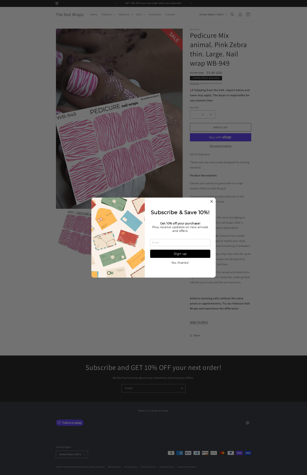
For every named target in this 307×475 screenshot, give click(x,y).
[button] (211, 201)
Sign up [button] (180, 254)
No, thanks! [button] (180, 262)
